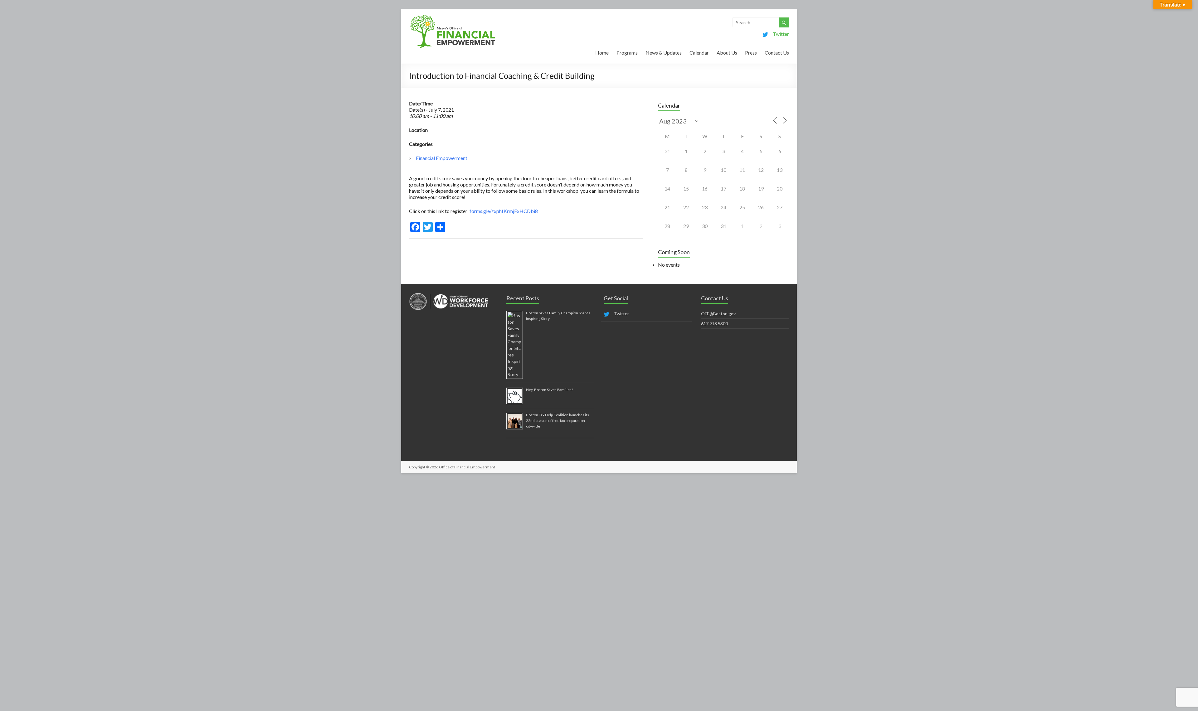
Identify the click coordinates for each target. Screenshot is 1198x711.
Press (751, 53)
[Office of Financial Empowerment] (452, 17)
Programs (627, 53)
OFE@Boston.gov (718, 313)
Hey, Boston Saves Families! (549, 389)
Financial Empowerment (441, 158)
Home (602, 53)
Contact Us (777, 53)
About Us (727, 53)
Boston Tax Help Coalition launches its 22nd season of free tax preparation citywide (557, 420)
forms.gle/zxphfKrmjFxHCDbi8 (503, 211)
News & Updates (663, 53)
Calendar (699, 53)
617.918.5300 (714, 323)
